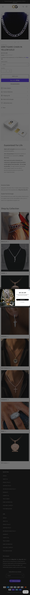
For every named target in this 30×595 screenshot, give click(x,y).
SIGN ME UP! (22, 299)
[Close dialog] (29, 290)
